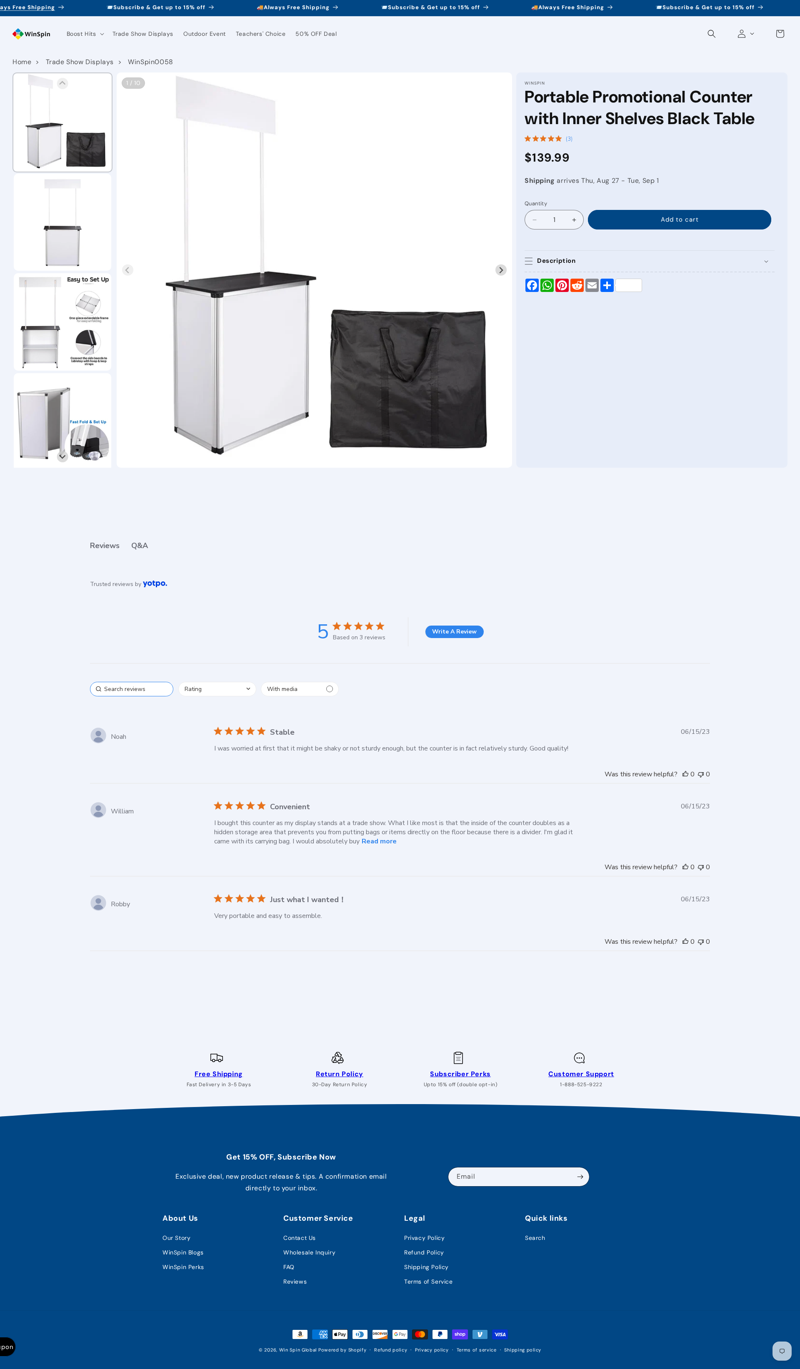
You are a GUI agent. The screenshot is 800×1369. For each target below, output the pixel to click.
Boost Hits (81, 33)
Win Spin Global (298, 1350)
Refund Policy (424, 1252)
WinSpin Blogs (183, 1252)
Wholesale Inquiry (309, 1252)
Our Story (176, 1238)
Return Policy (339, 1074)
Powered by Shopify (342, 1350)
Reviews (295, 1281)
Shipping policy (522, 1349)
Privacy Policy (424, 1238)
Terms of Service (428, 1281)
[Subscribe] (580, 1177)
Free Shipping (219, 1074)
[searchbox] (131, 689)
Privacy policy (432, 1349)
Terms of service (477, 1349)
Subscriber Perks (460, 1074)
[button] (85, 33)
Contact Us (299, 1238)
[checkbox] (300, 689)
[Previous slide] (127, 270)
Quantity (536, 203)
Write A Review (454, 632)
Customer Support (581, 1074)
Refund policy (390, 1349)
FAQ (289, 1267)
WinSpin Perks (183, 1267)
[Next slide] (501, 270)
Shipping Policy (426, 1267)
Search (535, 1238)
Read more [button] (379, 841)
